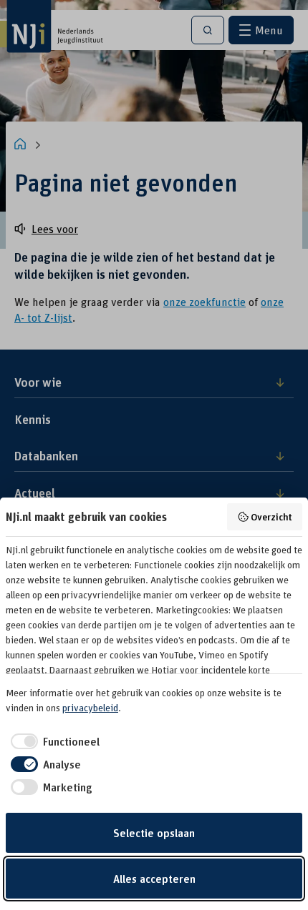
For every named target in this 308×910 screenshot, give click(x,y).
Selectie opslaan (154, 833)
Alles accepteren (154, 878)
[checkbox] (53, 741)
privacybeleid (90, 707)
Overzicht (271, 516)
